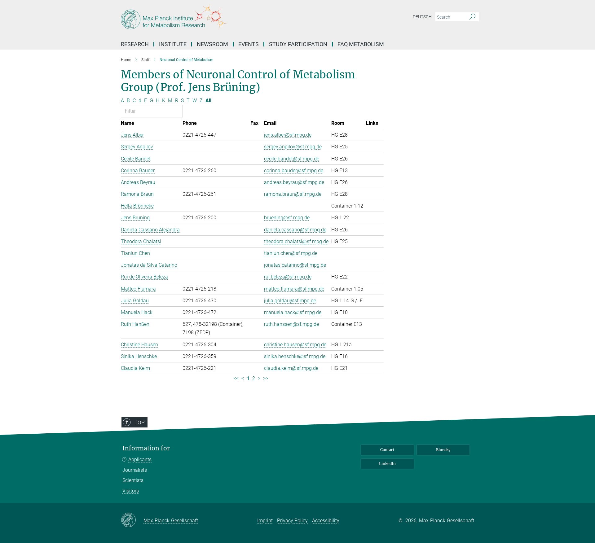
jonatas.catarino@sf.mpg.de (295, 265)
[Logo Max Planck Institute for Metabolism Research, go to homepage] (237, 19)
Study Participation (298, 44)
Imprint (265, 520)
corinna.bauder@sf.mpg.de (293, 170)
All (208, 100)
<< (236, 378)
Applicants (140, 459)
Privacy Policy (292, 520)
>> (265, 378)
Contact (387, 449)
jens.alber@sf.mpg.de (287, 135)
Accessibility (325, 520)
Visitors (130, 491)
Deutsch (422, 16)
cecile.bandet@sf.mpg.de (291, 159)
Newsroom (212, 44)
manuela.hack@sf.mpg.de (292, 312)
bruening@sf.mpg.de (287, 218)
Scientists (132, 480)
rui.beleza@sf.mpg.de (287, 277)
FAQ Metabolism (360, 44)
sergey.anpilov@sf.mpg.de (293, 147)
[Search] (472, 17)
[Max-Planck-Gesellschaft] (132, 520)
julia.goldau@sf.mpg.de (290, 301)
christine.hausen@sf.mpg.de (295, 345)
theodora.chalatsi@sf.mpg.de (296, 241)
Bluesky (443, 449)
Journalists (134, 470)
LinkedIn (387, 463)
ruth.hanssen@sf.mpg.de (291, 324)
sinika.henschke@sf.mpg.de (294, 356)
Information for (146, 448)
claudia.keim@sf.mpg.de (291, 368)
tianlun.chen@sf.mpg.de (290, 253)
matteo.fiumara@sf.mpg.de (294, 289)
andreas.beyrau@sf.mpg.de (294, 182)
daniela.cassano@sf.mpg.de (295, 230)
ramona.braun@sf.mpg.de (292, 194)
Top (139, 422)
